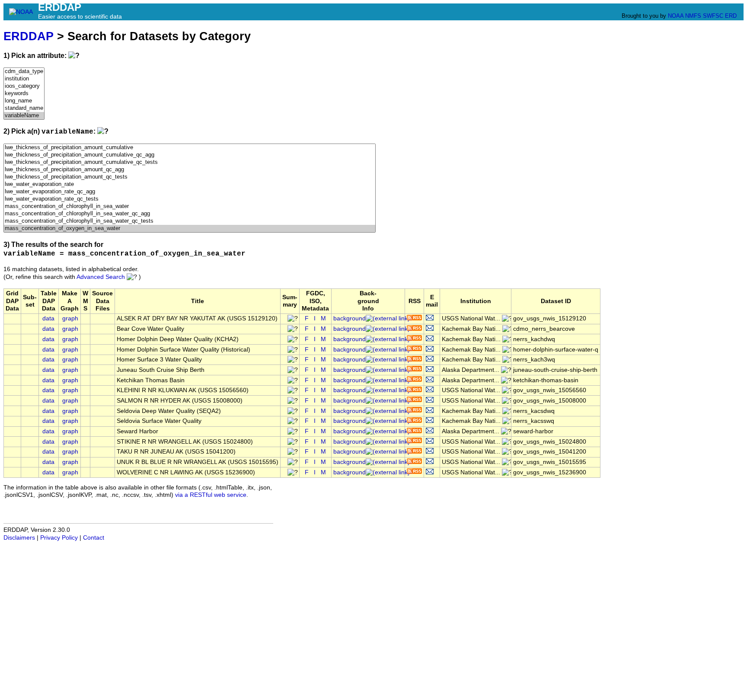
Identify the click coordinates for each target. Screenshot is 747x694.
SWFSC (713, 16)
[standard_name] (24, 108)
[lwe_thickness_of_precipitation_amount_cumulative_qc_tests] (189, 162)
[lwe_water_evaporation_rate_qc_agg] (189, 191)
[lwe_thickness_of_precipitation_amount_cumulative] (189, 147)
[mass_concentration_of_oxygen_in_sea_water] (189, 228)
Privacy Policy (59, 537)
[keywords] (24, 93)
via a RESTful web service (210, 495)
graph (70, 318)
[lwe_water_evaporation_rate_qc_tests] (189, 199)
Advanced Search (101, 277)
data (48, 318)
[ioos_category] (24, 86)
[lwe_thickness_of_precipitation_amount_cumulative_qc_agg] (189, 155)
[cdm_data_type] (24, 71)
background (349, 318)
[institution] (24, 79)
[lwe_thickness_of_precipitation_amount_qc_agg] (189, 169)
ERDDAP (28, 36)
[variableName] (24, 115)
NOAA (675, 16)
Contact (93, 537)
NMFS (693, 16)
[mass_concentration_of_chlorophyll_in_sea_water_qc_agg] (189, 213)
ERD (731, 16)
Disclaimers (19, 537)
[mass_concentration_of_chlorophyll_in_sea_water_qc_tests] (189, 221)
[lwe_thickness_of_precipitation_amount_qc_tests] (189, 177)
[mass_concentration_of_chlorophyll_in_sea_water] (189, 206)
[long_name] (24, 101)
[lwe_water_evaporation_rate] (189, 184)
